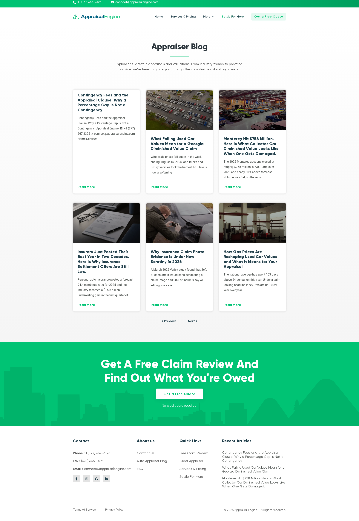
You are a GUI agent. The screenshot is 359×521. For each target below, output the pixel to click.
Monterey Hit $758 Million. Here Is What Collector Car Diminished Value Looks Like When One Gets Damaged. (251, 146)
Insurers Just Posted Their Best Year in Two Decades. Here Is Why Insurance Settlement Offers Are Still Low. (103, 261)
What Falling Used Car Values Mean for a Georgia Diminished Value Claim (177, 143)
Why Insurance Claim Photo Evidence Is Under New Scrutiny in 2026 (178, 256)
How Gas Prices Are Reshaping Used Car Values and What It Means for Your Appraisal (250, 259)
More (207, 16)
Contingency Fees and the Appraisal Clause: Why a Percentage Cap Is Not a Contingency (103, 102)
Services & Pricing (183, 16)
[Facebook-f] (76, 478)
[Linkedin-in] (106, 478)
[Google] (96, 478)
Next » (192, 321)
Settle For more (233, 16)
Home (159, 16)
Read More (86, 187)
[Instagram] (86, 478)
